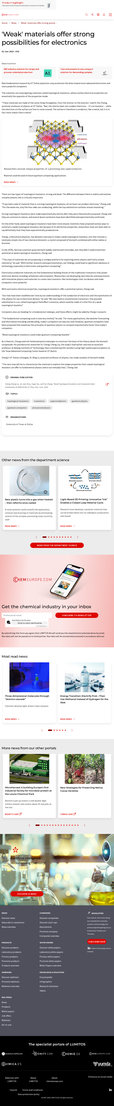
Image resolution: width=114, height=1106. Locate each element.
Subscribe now (96, 941)
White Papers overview (50, 965)
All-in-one (6, 1024)
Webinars (6, 1020)
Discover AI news (26, 893)
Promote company (49, 931)
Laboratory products (11, 952)
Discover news (8, 918)
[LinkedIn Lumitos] (110, 1090)
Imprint (13, 1090)
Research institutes (49, 986)
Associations (46, 926)
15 (78, 825)
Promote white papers (50, 961)
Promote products (10, 961)
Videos (43, 990)
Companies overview (49, 936)
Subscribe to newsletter (76, 615)
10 (71, 537)
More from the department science (57, 545)
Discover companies (49, 918)
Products (6, 1006)
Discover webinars (10, 977)
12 (69, 825)
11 (66, 825)
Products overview (10, 965)
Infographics (46, 981)
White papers (8, 1011)
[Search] (86, 14)
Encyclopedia (46, 977)
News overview (9, 926)
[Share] (92, 14)
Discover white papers (50, 947)
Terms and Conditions (32, 1090)
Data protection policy (28, 1094)
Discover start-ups (48, 922)
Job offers (6, 1015)
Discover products (10, 947)
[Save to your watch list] (104, 15)
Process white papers (50, 956)
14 (75, 825)
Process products (10, 956)
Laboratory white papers (51, 952)
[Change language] (98, 14)
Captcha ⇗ (42, 626)
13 (72, 825)
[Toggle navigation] (110, 15)
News (4, 1002)
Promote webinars (10, 981)
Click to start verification (30, 623)
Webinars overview (10, 986)
